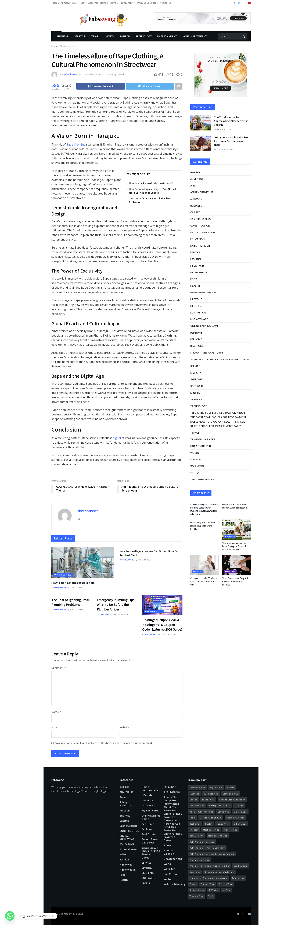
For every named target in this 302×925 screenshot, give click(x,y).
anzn (193, 185)
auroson (196, 199)
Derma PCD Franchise (201, 811)
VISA (210, 896)
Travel (95, 36)
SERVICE (195, 366)
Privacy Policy (126, 2)
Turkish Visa (225, 884)
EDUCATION (197, 239)
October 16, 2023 (224, 149)
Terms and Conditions (146, 2)
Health (110, 36)
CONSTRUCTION (200, 225)
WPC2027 (195, 459)
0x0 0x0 (195, 172)
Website (124, 727)
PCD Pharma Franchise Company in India (211, 854)
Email (56, 727)
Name (56, 712)
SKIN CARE (196, 379)
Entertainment (167, 36)
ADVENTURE (197, 179)
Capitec (195, 212)
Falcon (195, 252)
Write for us (165, 2)
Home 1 (104, 2)
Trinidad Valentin (202, 439)
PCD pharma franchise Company (207, 847)
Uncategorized (115, 74)
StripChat (197, 399)
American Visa (197, 787)
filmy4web (197, 265)
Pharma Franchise (199, 860)
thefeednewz (69, 74)
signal (117, 438)
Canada (193, 799)
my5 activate (199, 319)
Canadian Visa (196, 805)
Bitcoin (230, 787)
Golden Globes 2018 (211, 817)
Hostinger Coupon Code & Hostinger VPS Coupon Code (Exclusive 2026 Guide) (162, 624)
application (216, 787)
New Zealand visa (217, 835)
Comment (58, 667)
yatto (194, 472)
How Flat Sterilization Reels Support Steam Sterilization (234, 506)
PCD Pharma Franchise (201, 842)
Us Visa (227, 890)
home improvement (194, 36)
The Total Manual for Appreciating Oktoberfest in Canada (231, 120)
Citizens (239, 805)
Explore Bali (240, 811)
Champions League (219, 805)
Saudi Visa (194, 872)
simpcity (196, 372)
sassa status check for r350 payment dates (219, 359)
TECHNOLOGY (144, 36)
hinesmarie (60, 587)
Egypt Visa (223, 811)
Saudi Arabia (240, 865)
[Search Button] (244, 36)
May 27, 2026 (75, 587)
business (194, 793)
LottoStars (198, 312)
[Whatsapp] (10, 916)
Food (193, 279)
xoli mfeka (197, 466)
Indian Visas (239, 823)
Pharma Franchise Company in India (209, 865)
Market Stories (211, 829)
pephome (196, 339)
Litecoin (193, 829)
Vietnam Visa (196, 896)
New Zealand (196, 835)
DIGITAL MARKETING (202, 232)
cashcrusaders (200, 219)
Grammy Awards (235, 817)
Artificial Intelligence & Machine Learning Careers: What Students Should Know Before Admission (204, 509)
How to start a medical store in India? (151, 183)
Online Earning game (204, 325)
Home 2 (114, 2)
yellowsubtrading (202, 479)
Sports (195, 392)
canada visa (208, 799)
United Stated (196, 890)
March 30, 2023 (223, 129)
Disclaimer (93, 2)
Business (62, 36)
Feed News (77, 913)
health (208, 823)
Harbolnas (194, 823)
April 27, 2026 (144, 559)
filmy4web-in (198, 272)
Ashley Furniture (201, 192)
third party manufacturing (219, 872)
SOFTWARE (196, 386)
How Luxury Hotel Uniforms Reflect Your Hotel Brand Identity (202, 525)
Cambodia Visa (231, 793)
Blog (83, 2)
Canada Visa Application (232, 799)
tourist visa (238, 878)
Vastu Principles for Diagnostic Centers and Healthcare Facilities (236, 581)
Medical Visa (231, 829)
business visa (211, 793)
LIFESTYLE (80, 36)
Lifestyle (63, 46)
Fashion (125, 36)
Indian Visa (223, 823)
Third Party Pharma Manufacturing (208, 878)
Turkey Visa (207, 884)
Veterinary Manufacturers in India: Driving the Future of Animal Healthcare (234, 546)
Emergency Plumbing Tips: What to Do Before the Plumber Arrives (116, 604)
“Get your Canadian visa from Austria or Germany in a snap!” (232, 141)
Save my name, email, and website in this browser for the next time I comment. (104, 743)
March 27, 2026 (167, 634)
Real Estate (198, 346)
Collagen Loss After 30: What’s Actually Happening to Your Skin (203, 581)
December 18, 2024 (93, 74)
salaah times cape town (206, 352)
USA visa (213, 890)
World (194, 452)
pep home (196, 332)
